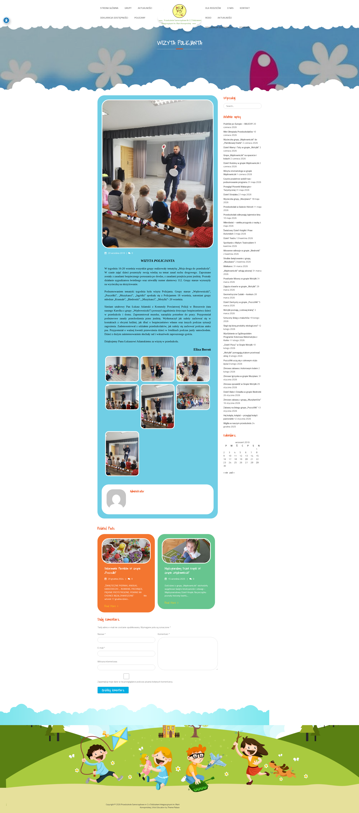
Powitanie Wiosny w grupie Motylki (240, 278)
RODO (208, 17)
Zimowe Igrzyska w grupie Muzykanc (240, 376)
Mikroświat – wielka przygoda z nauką (241, 222)
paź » (232, 472)
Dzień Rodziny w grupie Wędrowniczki (241, 163)
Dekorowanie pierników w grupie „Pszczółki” (122, 570)
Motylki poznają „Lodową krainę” (238, 310)
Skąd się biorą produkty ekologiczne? (240, 325)
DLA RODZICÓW (213, 8)
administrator (137, 491)
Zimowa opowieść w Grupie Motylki (240, 384)
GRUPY (128, 8)
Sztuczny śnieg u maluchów (236, 317)
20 (246, 459)
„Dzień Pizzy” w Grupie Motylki (238, 344)
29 (257, 462)
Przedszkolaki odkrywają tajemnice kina (241, 214)
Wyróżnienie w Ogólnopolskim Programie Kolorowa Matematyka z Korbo (240, 337)
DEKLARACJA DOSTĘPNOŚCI (114, 17)
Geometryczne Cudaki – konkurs (238, 294)
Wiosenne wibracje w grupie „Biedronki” (241, 250)
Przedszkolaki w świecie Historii (238, 206)
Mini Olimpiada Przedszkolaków (238, 131)
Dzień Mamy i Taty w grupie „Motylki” (241, 147)
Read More (110, 606)
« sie (225, 472)
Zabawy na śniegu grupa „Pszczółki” (240, 407)
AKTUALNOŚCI (145, 8)
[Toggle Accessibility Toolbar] (6, 20)
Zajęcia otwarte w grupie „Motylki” (239, 286)
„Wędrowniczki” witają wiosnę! (237, 270)
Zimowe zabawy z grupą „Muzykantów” (242, 399)
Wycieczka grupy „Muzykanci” (237, 199)
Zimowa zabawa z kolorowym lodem (240, 368)
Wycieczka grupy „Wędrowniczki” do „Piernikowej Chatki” (240, 141)
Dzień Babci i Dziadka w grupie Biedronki (242, 391)
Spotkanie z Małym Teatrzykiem (238, 242)
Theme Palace (174, 807)
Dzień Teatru (229, 238)
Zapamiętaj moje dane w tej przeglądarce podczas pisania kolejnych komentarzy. (135, 681)
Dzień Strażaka (230, 194)
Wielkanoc (228, 266)
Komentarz (164, 634)
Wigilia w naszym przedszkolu (237, 423)
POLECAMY (139, 17)
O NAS (230, 8)
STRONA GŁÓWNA (109, 8)
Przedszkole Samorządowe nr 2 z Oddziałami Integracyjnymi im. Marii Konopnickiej (150, 806)
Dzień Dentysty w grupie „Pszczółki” (240, 302)
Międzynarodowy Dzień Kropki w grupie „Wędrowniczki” (183, 570)
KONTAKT (245, 8)
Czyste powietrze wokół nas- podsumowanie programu (237, 180)
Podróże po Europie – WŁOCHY (238, 123)
